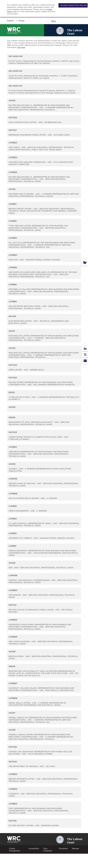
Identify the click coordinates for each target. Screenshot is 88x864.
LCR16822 (13, 267)
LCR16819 (13, 238)
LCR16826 (13, 172)
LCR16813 (13, 533)
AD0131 (12, 331)
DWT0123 (13, 432)
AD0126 (12, 563)
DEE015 (12, 666)
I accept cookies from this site (73, 5)
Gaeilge (21, 21)
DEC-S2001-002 (16, 56)
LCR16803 (13, 620)
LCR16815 (13, 284)
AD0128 (12, 730)
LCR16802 (13, 774)
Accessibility (34, 848)
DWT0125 (13, 378)
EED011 (12, 392)
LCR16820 (13, 255)
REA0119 (12, 316)
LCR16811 (12, 546)
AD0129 (12, 652)
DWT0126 (13, 118)
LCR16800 (13, 590)
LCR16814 (13, 447)
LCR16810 (13, 506)
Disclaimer (63, 848)
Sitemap (75, 848)
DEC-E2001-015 (15, 71)
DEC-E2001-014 (15, 86)
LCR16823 (13, 143)
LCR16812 (13, 519)
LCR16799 (13, 575)
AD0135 (12, 100)
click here (21, 47)
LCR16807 (13, 683)
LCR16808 (13, 698)
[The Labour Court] (60, 30)
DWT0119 (12, 821)
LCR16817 (13, 204)
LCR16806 (13, 637)
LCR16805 (13, 804)
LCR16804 (13, 789)
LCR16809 (13, 493)
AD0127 (12, 713)
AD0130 (12, 464)
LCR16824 (13, 157)
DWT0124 (13, 365)
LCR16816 (13, 301)
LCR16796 (13, 479)
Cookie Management (14, 849)
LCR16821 (13, 221)
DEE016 (12, 417)
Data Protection (47, 849)
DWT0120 (13, 747)
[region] (38, 21)
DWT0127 (13, 130)
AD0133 (12, 407)
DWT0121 (12, 605)
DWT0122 (13, 762)
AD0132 (12, 348)
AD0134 (12, 189)
